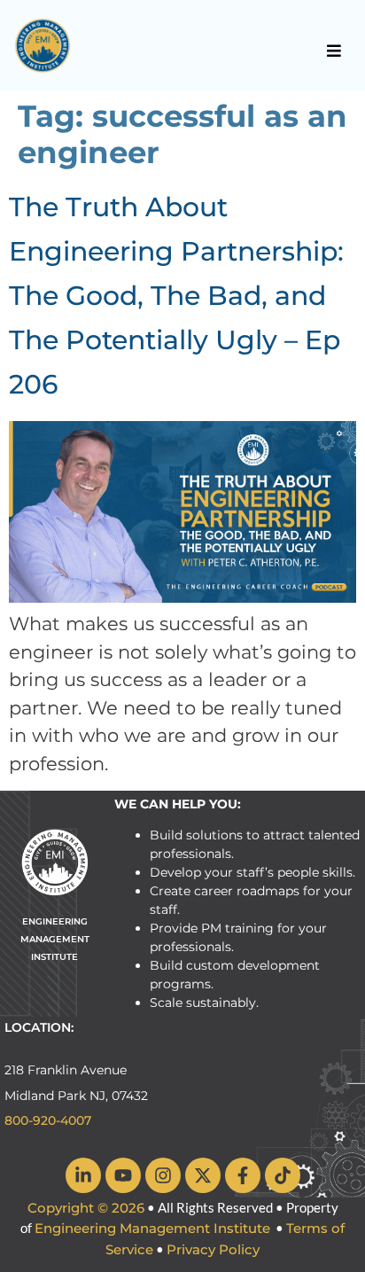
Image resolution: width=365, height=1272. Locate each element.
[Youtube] (123, 1175)
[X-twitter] (203, 1175)
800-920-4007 (47, 1120)
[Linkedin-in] (83, 1175)
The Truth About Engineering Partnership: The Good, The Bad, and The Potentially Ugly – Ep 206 (176, 296)
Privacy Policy (213, 1249)
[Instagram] (163, 1175)
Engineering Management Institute (152, 1228)
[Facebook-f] (242, 1175)
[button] (334, 50)
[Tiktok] (282, 1175)
